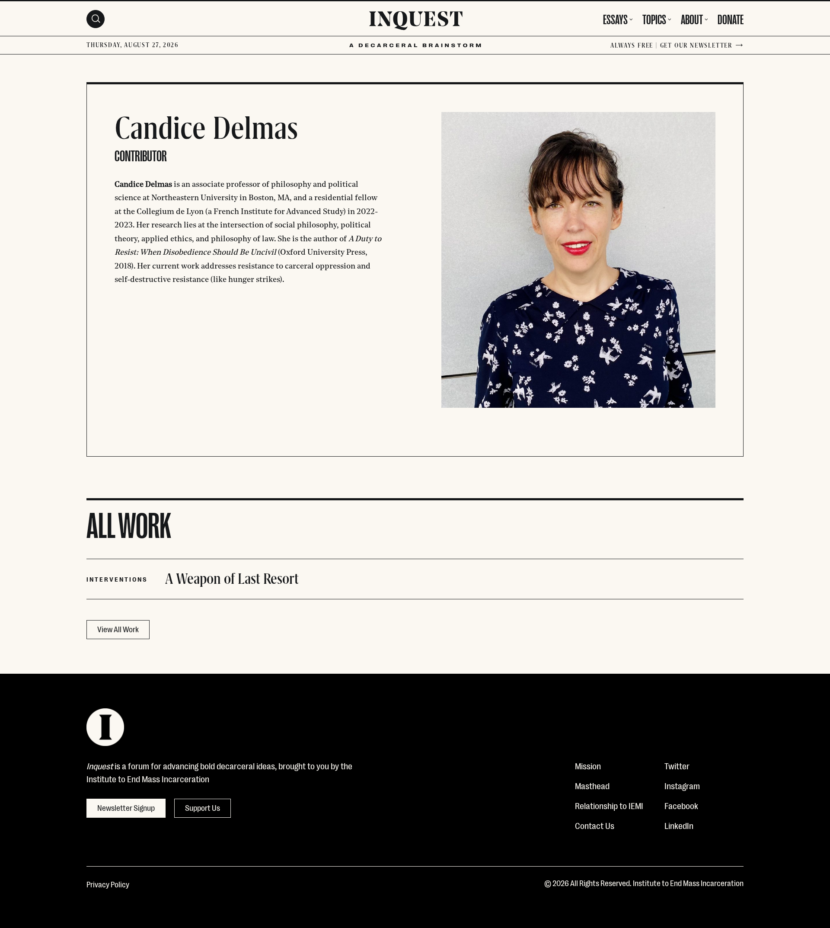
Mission (588, 765)
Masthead (592, 785)
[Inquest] (416, 22)
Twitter (677, 765)
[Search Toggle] (95, 19)
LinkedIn (678, 825)
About (692, 18)
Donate (731, 18)
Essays (615, 18)
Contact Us (594, 825)
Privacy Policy (107, 884)
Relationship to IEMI (609, 805)
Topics (654, 18)
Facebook (681, 805)
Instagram (682, 785)
